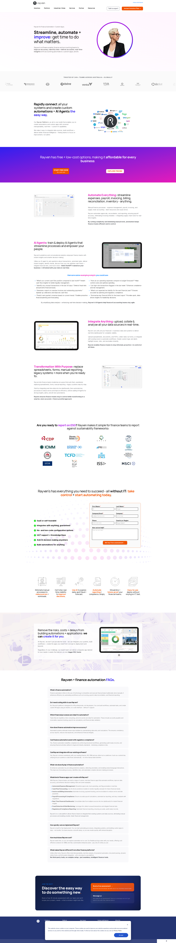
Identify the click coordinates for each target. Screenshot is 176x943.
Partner (81, 8)
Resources (91, 8)
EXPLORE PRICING (115, 171)
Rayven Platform (42, 122)
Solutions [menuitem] (47, 920)
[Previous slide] (101, 641)
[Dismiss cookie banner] (127, 925)
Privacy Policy (117, 930)
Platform (47, 8)
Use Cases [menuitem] (83, 920)
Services (72, 8)
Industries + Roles (59, 8)
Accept (121, 935)
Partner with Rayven (138, 2)
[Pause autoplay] (119, 655)
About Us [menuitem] (117, 920)
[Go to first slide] (136, 641)
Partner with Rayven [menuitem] (103, 920)
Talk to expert (113, 8)
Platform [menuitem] (64, 920)
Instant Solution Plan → (132, 8)
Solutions (37, 8)
